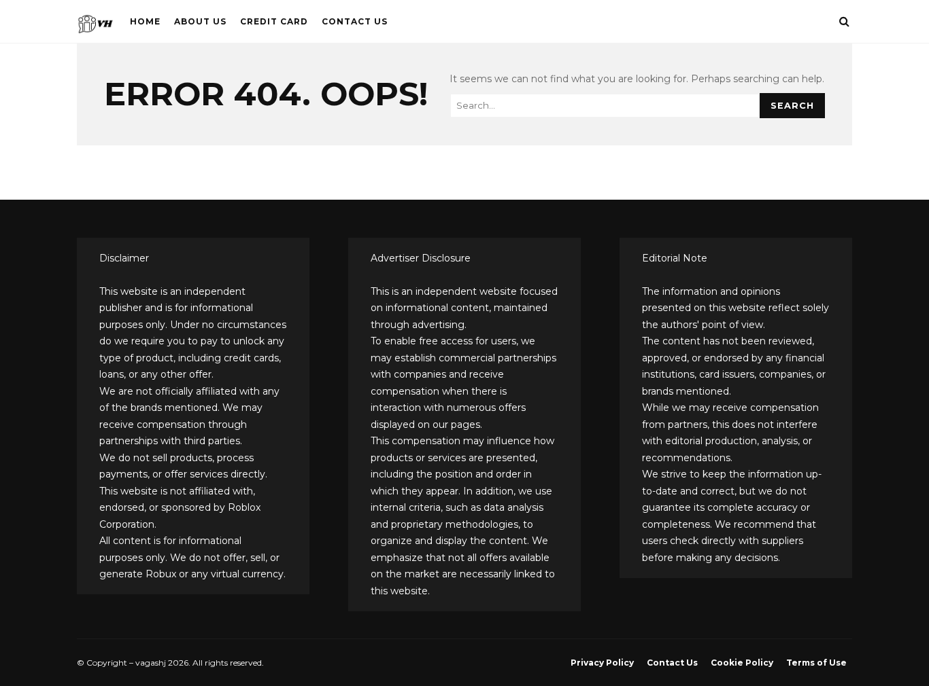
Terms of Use (816, 662)
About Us (200, 21)
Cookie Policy (742, 662)
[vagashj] (95, 27)
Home (145, 21)
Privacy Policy (602, 662)
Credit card (274, 21)
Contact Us (355, 21)
